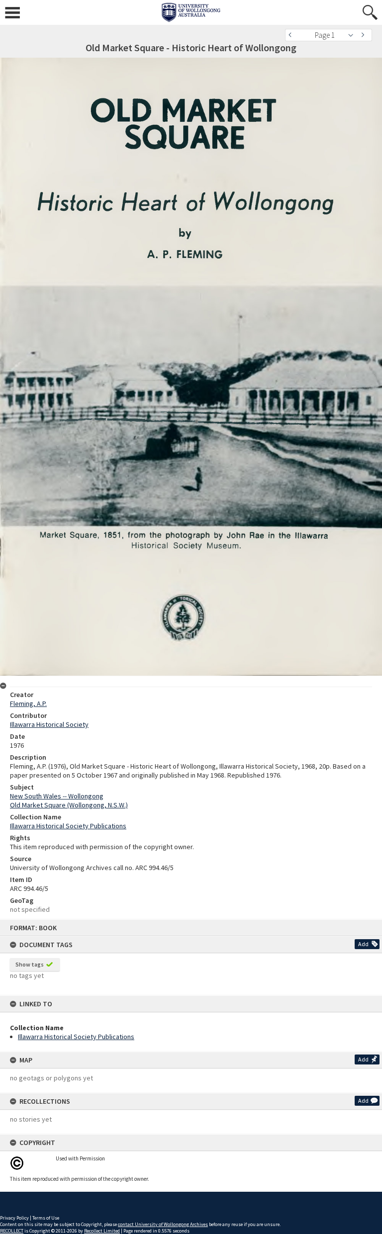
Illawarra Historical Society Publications (76, 1036)
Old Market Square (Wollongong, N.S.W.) (69, 804)
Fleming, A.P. (28, 703)
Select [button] (353, 35)
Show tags (29, 964)
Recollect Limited (102, 1231)
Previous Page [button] (292, 35)
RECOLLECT (11, 1231)
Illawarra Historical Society (49, 724)
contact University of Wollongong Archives (163, 1224)
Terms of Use (45, 1218)
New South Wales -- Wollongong (56, 796)
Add (363, 944)
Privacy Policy (14, 1218)
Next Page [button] (365, 35)
